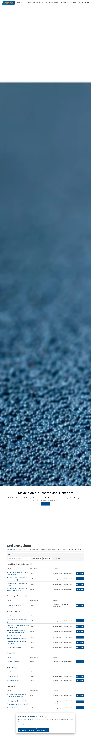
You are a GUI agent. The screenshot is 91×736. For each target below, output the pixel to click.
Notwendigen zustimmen (27, 730)
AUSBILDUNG (49, 2)
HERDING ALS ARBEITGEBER (68, 2)
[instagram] (82, 2)
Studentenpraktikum (13, 680)
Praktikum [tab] (78, 549)
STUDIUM (56, 2)
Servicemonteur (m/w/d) (14, 605)
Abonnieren (45, 504)
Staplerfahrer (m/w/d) (14, 647)
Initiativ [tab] (71, 549)
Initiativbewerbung (13, 662)
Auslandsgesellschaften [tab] (48, 549)
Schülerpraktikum (12, 676)
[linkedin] (79, 2)
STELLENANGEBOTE (38, 2)
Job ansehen (79, 573)
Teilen (58, 558)
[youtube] (85, 2)
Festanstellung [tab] (62, 549)
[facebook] (88, 2)
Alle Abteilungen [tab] (12, 549)
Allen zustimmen (42, 730)
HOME (29, 2)
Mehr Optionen (22, 725)
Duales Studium (12, 708)
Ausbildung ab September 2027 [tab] (29, 549)
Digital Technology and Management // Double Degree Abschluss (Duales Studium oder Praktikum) (17, 702)
